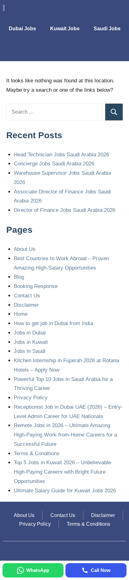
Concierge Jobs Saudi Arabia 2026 (54, 164)
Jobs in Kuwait (31, 342)
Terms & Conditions (36, 453)
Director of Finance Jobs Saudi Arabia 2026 (64, 210)
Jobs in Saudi (29, 351)
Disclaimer (26, 305)
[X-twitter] (105, 52)
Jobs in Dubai (30, 333)
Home (21, 314)
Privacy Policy (31, 398)
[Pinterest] (119, 52)
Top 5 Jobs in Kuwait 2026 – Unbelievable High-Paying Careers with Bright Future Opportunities (62, 472)
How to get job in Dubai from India (53, 323)
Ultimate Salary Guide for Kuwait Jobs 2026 (65, 491)
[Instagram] (91, 52)
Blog (19, 277)
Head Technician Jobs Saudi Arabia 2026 (61, 155)
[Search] (114, 112)
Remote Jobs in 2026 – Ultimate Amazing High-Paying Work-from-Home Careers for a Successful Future (65, 434)
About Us (24, 249)
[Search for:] (54, 112)
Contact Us (27, 296)
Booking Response (36, 286)
